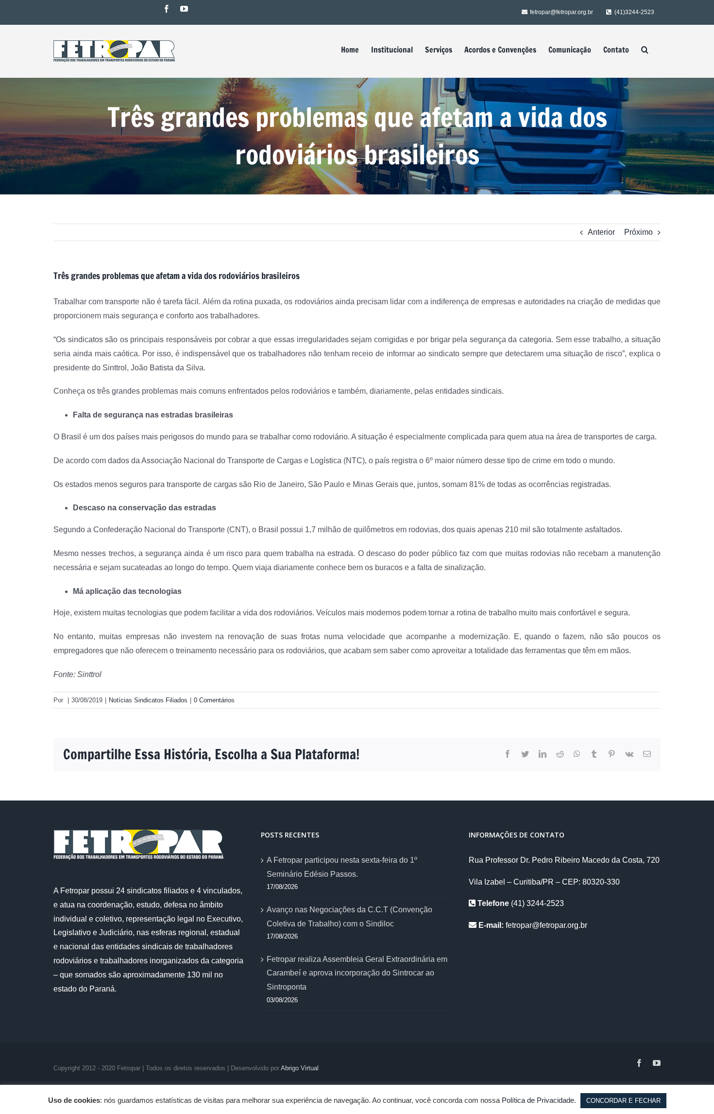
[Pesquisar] (644, 49)
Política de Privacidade (538, 1100)
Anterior (601, 232)
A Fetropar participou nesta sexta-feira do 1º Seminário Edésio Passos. (342, 867)
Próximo (638, 232)
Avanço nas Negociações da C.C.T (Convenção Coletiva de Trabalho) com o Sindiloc (349, 916)
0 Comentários (214, 700)
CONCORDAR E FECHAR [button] (623, 1100)
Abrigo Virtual (300, 1068)
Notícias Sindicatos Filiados (148, 700)
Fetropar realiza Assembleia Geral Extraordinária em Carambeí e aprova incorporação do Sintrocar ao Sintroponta (357, 973)
